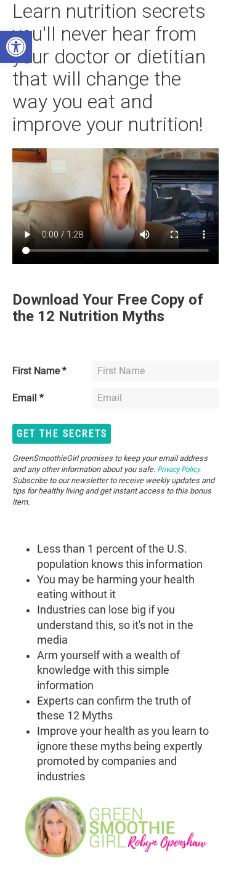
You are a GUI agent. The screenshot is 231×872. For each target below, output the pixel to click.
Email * (28, 398)
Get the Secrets (62, 433)
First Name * (39, 371)
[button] (16, 47)
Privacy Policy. (178, 469)
